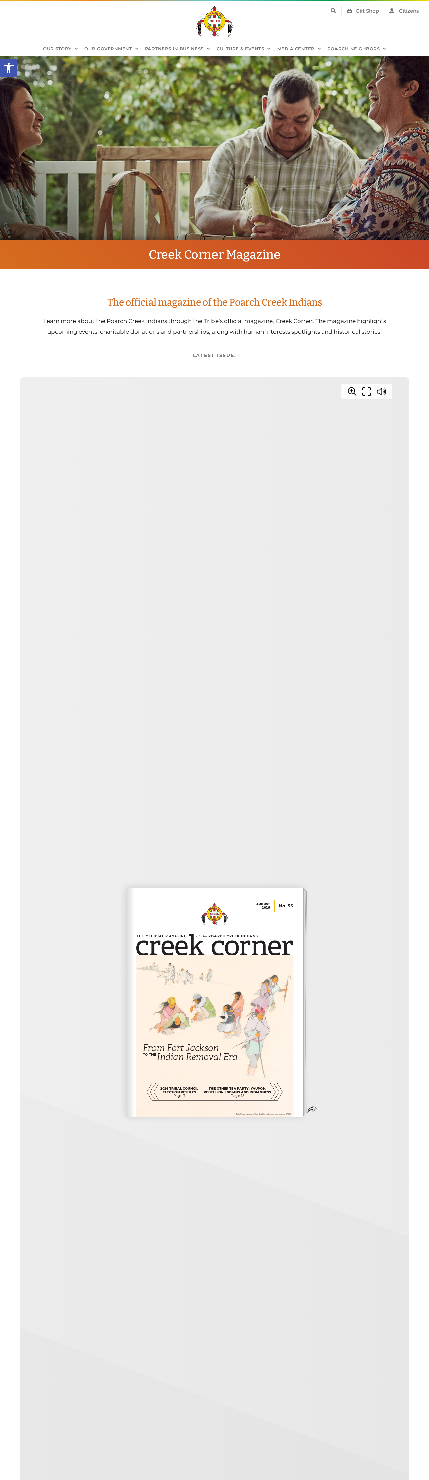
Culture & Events (240, 48)
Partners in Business (174, 48)
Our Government (108, 48)
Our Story (57, 48)
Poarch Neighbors (353, 48)
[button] (8, 68)
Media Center (296, 48)
